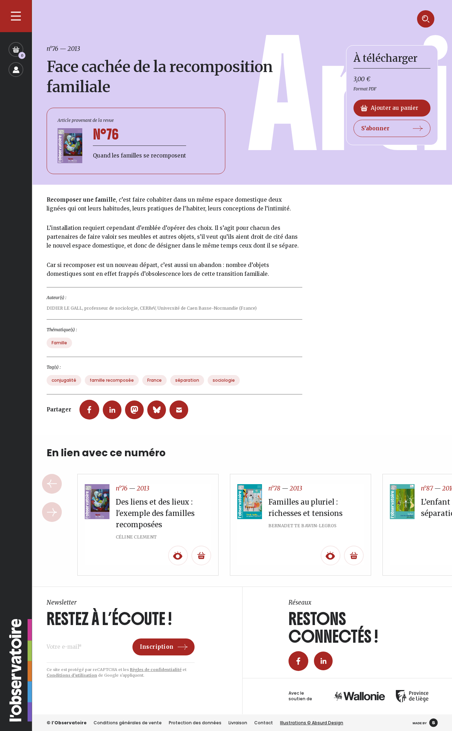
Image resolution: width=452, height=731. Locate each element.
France (154, 380)
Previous (52, 484)
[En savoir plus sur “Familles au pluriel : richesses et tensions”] (354, 555)
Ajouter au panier (394, 108)
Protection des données (195, 723)
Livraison (237, 723)
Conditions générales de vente (128, 723)
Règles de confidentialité (156, 669)
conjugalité (64, 380)
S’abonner (375, 128)
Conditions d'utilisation (72, 675)
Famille (59, 343)
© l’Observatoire (67, 723)
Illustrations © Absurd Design (311, 723)
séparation (187, 380)
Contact (263, 723)
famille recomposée (112, 380)
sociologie (224, 380)
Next (52, 512)
